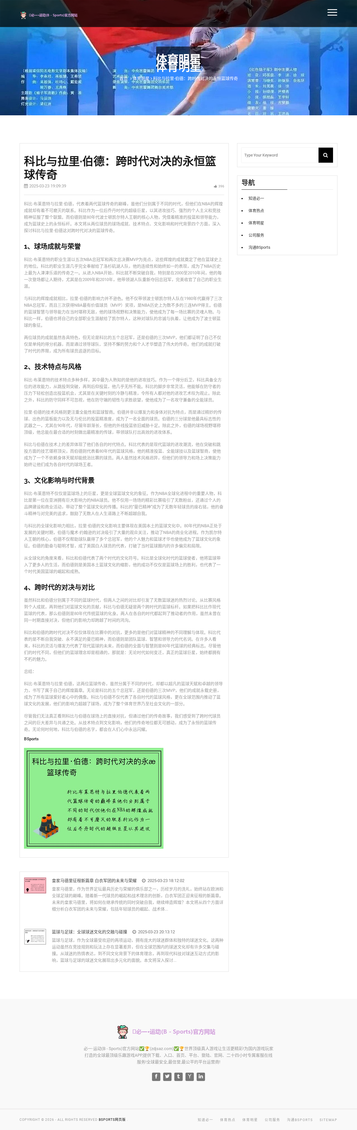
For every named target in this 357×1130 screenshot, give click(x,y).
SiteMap (328, 1120)
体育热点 (256, 210)
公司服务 (256, 235)
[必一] (56, 14)
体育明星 (256, 223)
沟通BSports (259, 247)
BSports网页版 (112, 1120)
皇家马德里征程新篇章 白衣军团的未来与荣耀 (94, 880)
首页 (123, 78)
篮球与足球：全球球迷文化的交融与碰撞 (89, 931)
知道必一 (256, 198)
